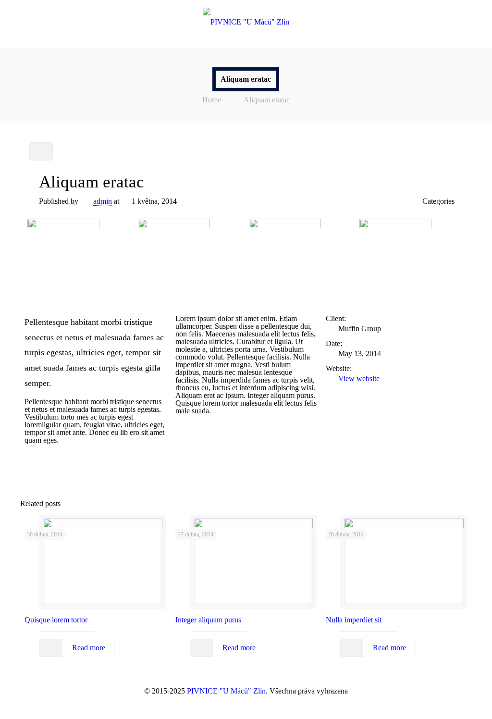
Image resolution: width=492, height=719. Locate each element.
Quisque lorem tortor (56, 620)
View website (359, 378)
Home (211, 100)
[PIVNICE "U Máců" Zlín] (246, 21)
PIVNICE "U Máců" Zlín (226, 691)
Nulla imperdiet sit (353, 620)
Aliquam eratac (267, 100)
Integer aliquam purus (208, 620)
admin (102, 201)
